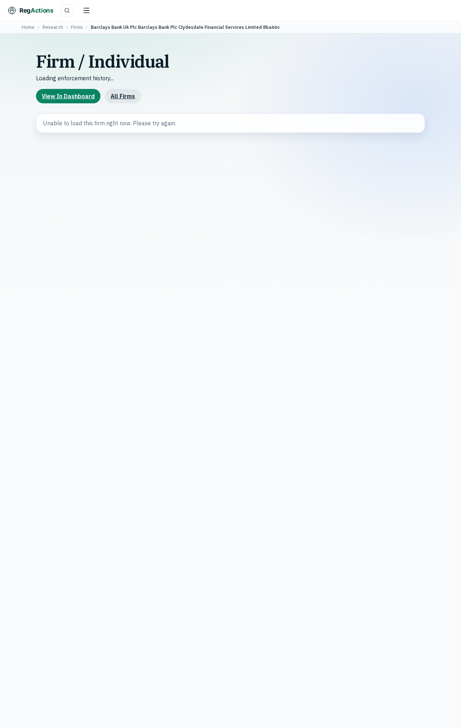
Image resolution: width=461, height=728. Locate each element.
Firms (77, 27)
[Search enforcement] (67, 10)
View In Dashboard (68, 96)
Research (52, 27)
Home (28, 27)
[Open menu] (86, 10)
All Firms (123, 96)
